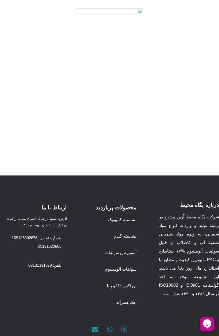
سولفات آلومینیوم (120, 269)
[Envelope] (94, 329)
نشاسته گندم (125, 236)
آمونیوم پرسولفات (120, 252)
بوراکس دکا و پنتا (121, 285)
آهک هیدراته (126, 302)
